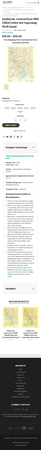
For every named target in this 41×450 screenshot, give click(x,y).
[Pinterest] (21, 137)
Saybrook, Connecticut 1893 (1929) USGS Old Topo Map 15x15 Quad (10, 334)
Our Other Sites (20, 383)
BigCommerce (24, 442)
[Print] (11, 137)
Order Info (20, 389)
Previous (2, 315)
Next (38, 315)
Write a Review (7, 32)
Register (24, 391)
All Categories (20, 372)
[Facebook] (4, 137)
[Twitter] (14, 137)
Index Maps (20, 386)
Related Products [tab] (19, 301)
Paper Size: (21, 105)
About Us (20, 375)
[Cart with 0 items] (35, 3)
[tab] (20, 147)
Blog (20, 380)
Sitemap (20, 394)
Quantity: (20, 116)
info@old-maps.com (29, 416)
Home (20, 369)
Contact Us (20, 378)
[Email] (7, 137)
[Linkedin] (18, 137)
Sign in (16, 391)
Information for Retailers (20, 397)
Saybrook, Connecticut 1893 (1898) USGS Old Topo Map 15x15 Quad (30, 334)
